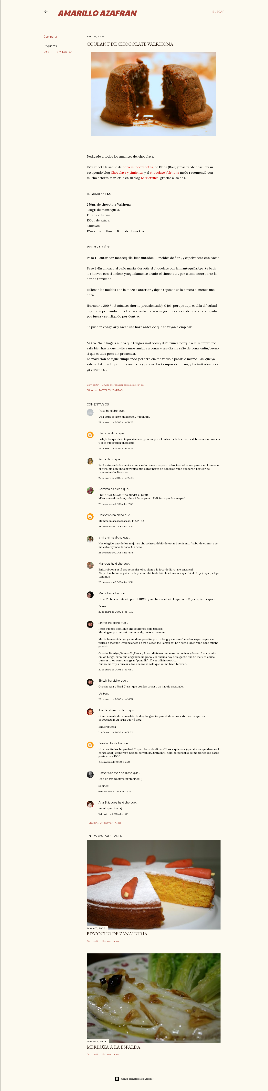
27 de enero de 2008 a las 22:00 (116, 477)
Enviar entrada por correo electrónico (123, 384)
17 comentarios (110, 1054)
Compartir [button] (50, 36)
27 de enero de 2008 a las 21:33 (115, 448)
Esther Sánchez (109, 773)
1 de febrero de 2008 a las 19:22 (115, 732)
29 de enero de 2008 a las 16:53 (115, 699)
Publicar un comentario (104, 822)
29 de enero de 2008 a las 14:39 (115, 611)
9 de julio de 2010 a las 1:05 (113, 814)
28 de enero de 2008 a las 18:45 (115, 552)
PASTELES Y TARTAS (58, 52)
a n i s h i (104, 537)
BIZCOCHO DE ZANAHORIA (117, 934)
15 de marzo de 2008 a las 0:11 (115, 761)
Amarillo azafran (97, 12)
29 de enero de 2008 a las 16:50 (115, 669)
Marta (102, 593)
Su (100, 459)
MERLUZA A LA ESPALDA (113, 1047)
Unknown (105, 515)
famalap (103, 743)
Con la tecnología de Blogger (137, 1078)
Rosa (101, 411)
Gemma (104, 489)
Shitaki (103, 623)
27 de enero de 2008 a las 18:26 (115, 422)
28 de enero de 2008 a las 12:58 (115, 503)
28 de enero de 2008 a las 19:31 (115, 582)
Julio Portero (107, 710)
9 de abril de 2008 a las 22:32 (114, 791)
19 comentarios (110, 941)
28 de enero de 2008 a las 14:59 (115, 526)
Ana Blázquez (107, 802)
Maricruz (104, 563)
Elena (102, 433)
